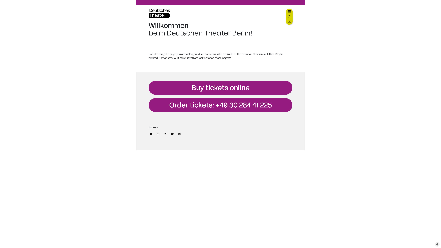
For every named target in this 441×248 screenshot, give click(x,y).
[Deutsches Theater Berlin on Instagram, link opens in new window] (158, 134)
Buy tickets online (221, 88)
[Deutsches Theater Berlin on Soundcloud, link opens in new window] (165, 134)
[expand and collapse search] (289, 16)
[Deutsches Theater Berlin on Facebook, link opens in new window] (151, 134)
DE (289, 21)
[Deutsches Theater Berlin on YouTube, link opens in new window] (172, 134)
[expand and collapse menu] (289, 11)
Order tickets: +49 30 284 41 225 (220, 105)
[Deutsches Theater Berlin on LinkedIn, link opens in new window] (179, 134)
